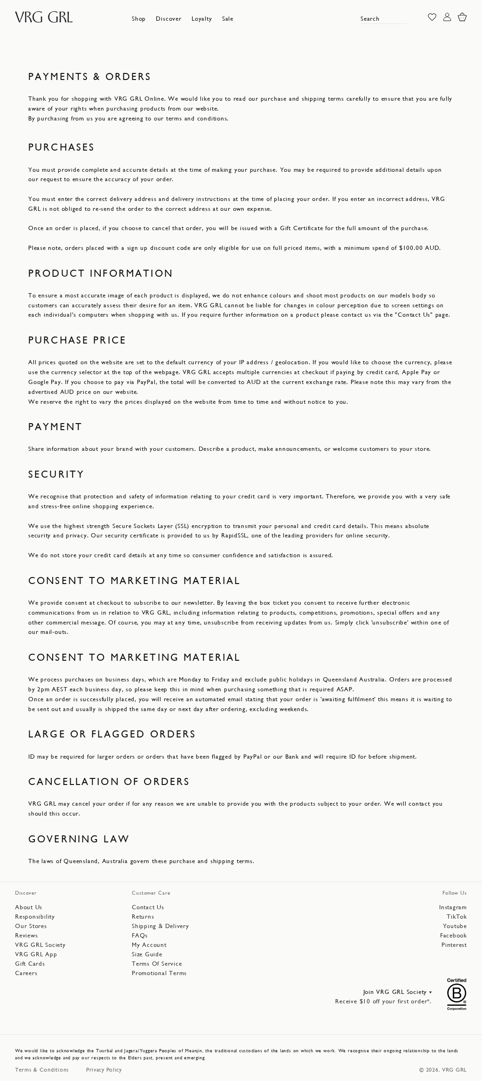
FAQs (140, 935)
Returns (143, 916)
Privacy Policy (104, 1069)
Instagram (453, 907)
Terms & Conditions (42, 1069)
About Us (28, 907)
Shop (139, 18)
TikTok (457, 916)
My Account (149, 944)
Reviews (26, 935)
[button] (139, 19)
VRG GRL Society (40, 944)
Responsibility (35, 916)
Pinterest (454, 944)
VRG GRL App (36, 954)
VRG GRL (454, 1069)
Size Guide (147, 954)
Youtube (455, 925)
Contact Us (148, 907)
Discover (168, 18)
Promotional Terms (159, 973)
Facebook (453, 935)
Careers (26, 973)
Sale (227, 18)
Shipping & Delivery (160, 925)
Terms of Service (157, 963)
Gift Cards (30, 963)
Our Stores (31, 925)
